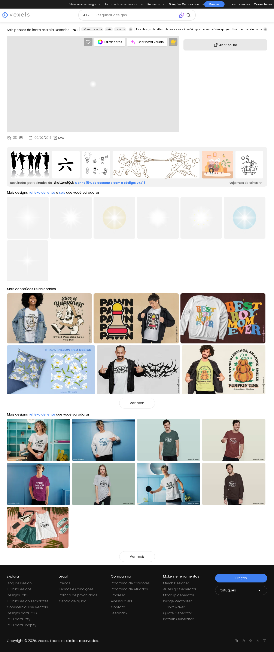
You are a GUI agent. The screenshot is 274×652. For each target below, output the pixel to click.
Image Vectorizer (177, 601)
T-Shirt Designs (19, 589)
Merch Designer (176, 583)
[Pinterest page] (250, 641)
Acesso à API (121, 601)
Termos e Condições (76, 589)
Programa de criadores (130, 583)
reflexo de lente (92, 29)
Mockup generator (178, 595)
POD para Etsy (18, 619)
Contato (118, 607)
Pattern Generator (178, 619)
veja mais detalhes (243, 183)
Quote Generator (177, 613)
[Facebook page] (243, 641)
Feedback (119, 613)
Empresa (118, 595)
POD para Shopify (21, 625)
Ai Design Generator (179, 589)
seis (108, 29)
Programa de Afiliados (129, 589)
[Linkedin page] (264, 641)
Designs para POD (22, 613)
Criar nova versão (150, 42)
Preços (64, 583)
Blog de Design (19, 583)
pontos (120, 29)
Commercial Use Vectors (27, 607)
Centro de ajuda (72, 601)
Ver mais (137, 403)
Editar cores (113, 42)
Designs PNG (17, 595)
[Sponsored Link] (30, 165)
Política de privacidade (78, 595)
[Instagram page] (236, 641)
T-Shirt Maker (174, 607)
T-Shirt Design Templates (27, 601)
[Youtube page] (257, 641)
